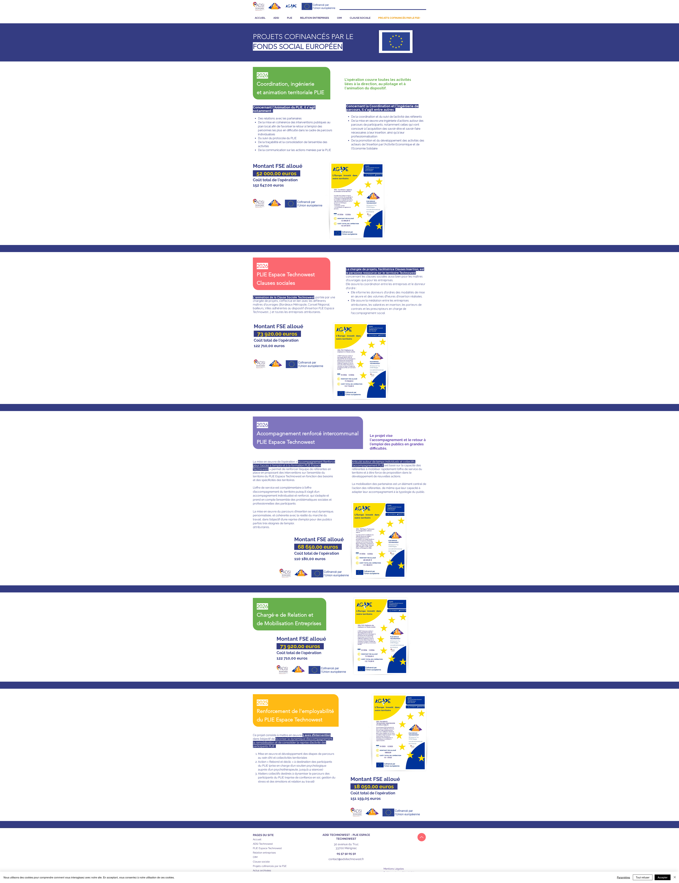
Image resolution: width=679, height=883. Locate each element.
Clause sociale (261, 861)
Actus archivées (262, 870)
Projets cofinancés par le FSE (270, 866)
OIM (255, 857)
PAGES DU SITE (263, 835)
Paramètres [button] (623, 877)
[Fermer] (675, 877)
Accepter (663, 877)
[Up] (421, 837)
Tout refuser (642, 877)
